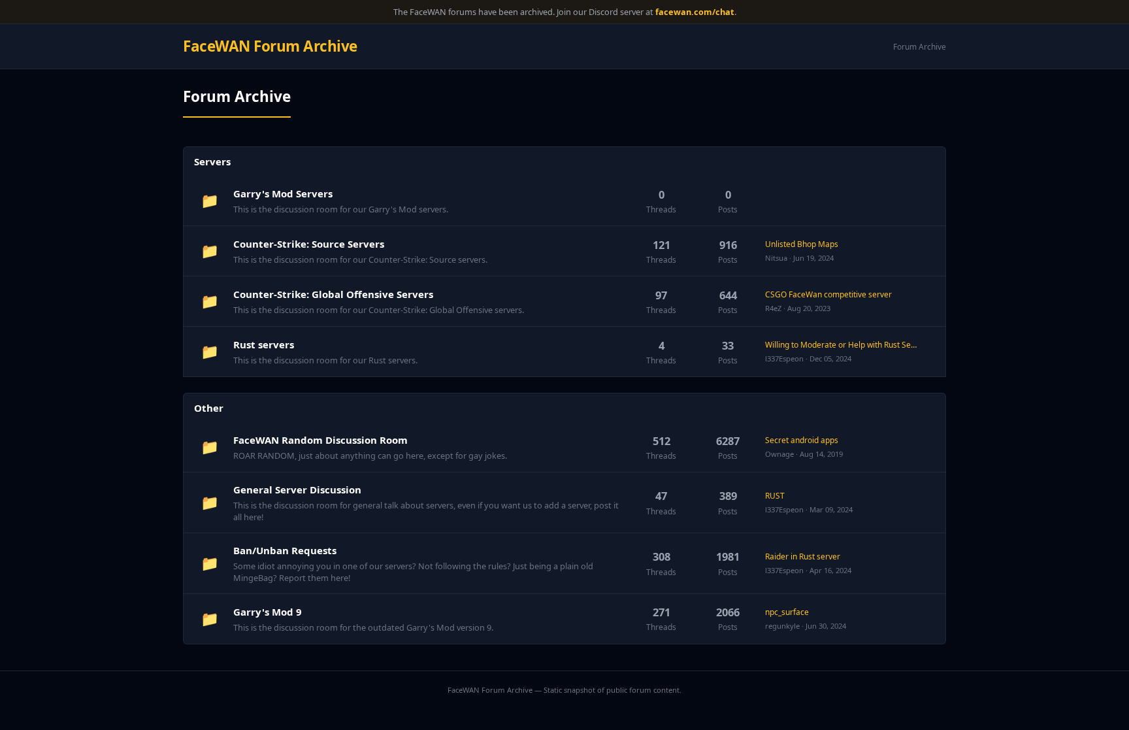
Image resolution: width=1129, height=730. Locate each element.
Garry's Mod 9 (267, 611)
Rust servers (263, 344)
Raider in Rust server (802, 556)
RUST (775, 495)
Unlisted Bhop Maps (801, 244)
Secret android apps (801, 440)
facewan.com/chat (694, 12)
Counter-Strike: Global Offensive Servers (333, 294)
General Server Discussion (297, 489)
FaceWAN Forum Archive (270, 46)
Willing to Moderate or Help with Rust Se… (841, 344)
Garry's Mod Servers (283, 193)
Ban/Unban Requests (284, 550)
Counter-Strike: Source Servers (308, 243)
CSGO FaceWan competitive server (828, 294)
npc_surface (787, 612)
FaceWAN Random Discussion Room (320, 439)
